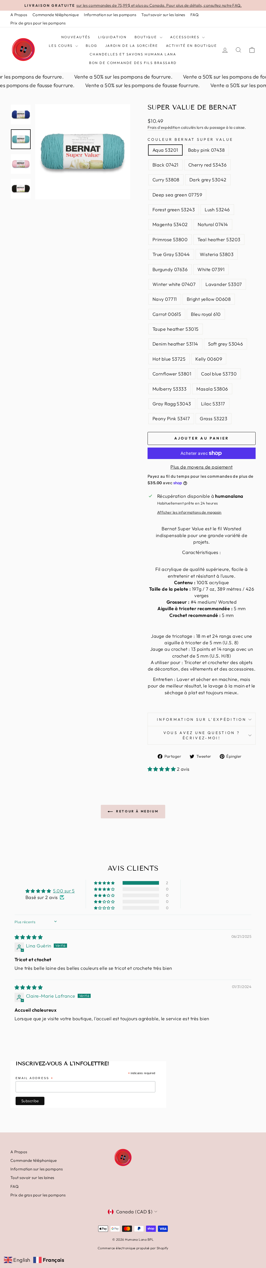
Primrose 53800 (170, 240)
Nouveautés (75, 37)
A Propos (18, 14)
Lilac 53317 (213, 404)
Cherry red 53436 (207, 165)
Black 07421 (165, 165)
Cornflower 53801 (171, 374)
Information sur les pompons (110, 14)
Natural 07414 (213, 224)
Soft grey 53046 (225, 344)
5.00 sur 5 (64, 891)
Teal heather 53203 (218, 240)
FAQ (194, 14)
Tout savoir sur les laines (163, 14)
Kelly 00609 (208, 359)
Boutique (146, 37)
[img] (29, 937)
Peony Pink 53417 (171, 419)
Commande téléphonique (55, 14)
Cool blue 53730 (219, 374)
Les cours (61, 45)
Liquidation (112, 37)
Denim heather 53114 (175, 344)
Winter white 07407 (174, 284)
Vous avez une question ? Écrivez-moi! (201, 735)
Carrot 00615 (166, 314)
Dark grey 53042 (208, 180)
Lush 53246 (217, 210)
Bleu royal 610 (206, 314)
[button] (162, 769)
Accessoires (185, 37)
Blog (91, 45)
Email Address (35, 1078)
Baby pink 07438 (206, 150)
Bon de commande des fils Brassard (133, 63)
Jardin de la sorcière (131, 45)
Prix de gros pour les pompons (37, 23)
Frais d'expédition (164, 127)
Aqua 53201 (165, 150)
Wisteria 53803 (217, 254)
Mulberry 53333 (169, 389)
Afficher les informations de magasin (189, 512)
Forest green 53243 (173, 210)
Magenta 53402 (170, 224)
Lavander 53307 (223, 284)
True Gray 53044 (171, 254)
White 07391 (210, 269)
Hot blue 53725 (168, 359)
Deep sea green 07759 (177, 195)
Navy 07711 (164, 299)
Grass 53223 (213, 419)
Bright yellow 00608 (209, 299)
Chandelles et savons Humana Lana (133, 54)
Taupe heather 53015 (175, 329)
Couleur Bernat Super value (190, 139)
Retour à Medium (137, 811)
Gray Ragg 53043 (171, 404)
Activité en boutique (191, 45)
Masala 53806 (212, 389)
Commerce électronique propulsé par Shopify (133, 1248)
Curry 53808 (165, 180)
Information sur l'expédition (201, 719)
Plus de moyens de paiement (201, 467)
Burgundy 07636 (170, 269)
